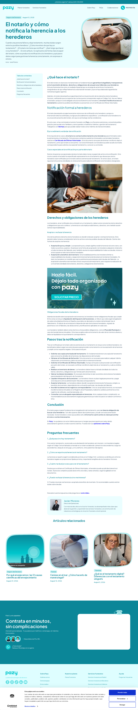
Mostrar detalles (30, 706)
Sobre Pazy (91, 8)
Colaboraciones (112, 8)
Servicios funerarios (39, 8)
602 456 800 (78, 2)
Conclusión (20, 91)
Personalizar (121, 698)
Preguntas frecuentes (23, 94)
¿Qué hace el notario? (23, 79)
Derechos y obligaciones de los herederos (29, 85)
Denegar (122, 705)
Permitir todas (122, 692)
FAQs (101, 8)
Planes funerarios (24, 8)
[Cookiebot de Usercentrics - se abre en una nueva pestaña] (12, 706)
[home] (8, 7)
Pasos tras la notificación (24, 88)
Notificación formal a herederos (26, 82)
